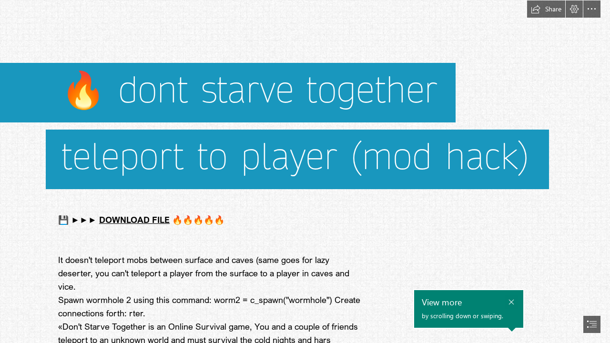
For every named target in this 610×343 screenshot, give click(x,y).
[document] (305, 171)
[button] (546, 9)
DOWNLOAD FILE (134, 219)
